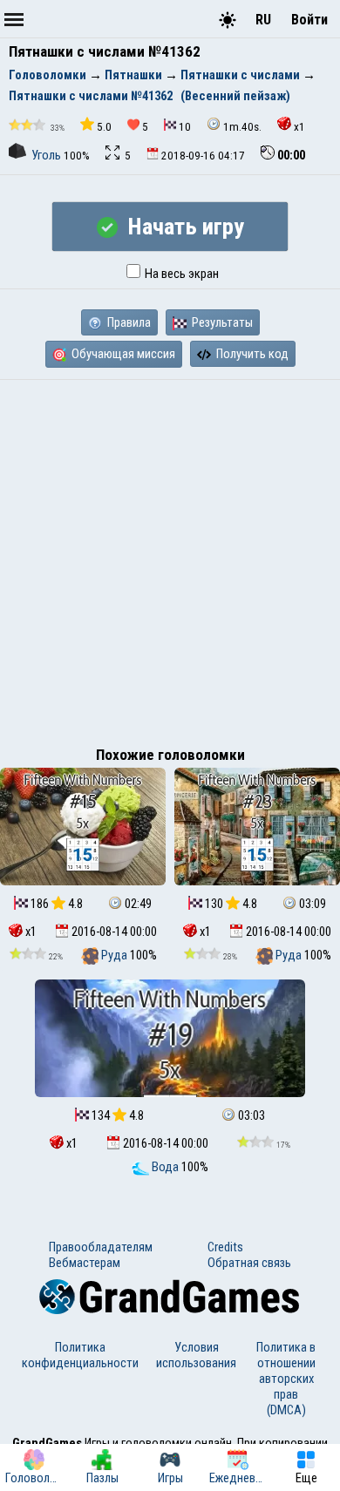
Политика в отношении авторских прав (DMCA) (286, 1378)
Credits (225, 1247)
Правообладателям (101, 1247)
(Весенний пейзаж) (235, 96)
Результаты (221, 322)
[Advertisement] (170, 559)
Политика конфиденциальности (80, 1355)
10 (185, 126)
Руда (114, 955)
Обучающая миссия (122, 354)
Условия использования (196, 1355)
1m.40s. (242, 126)
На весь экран (180, 273)
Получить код (251, 354)
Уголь (46, 155)
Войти (309, 19)
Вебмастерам (84, 1263)
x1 (299, 126)
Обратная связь (249, 1263)
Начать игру (183, 227)
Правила (128, 322)
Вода (165, 1167)
